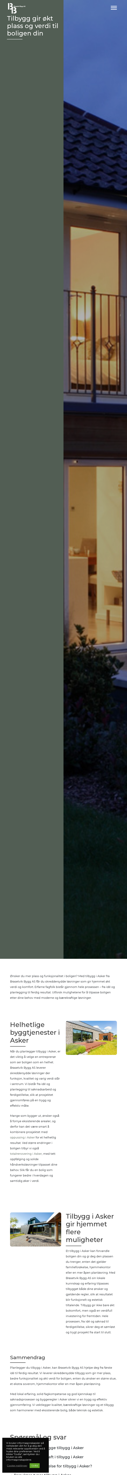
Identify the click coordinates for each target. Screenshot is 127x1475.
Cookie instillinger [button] (17, 1465)
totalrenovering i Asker (26, 1154)
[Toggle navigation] (113, 8)
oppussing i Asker (22, 1137)
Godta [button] (34, 1465)
